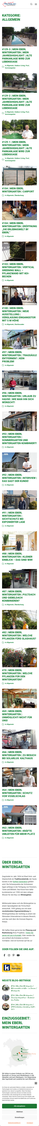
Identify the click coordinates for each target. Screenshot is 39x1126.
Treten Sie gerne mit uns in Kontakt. (17, 934)
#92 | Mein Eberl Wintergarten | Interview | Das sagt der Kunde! (19, 478)
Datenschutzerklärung (14, 1123)
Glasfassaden (19, 324)
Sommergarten (10, 68)
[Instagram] (9, 955)
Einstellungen (19, 1117)
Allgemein (10, 65)
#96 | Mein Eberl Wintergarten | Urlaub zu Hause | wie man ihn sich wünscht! (19, 397)
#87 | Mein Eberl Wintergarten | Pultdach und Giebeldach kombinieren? (18, 596)
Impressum (30, 1123)
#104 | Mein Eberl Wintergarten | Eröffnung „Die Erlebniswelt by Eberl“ (19, 227)
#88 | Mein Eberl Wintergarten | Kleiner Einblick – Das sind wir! (17, 557)
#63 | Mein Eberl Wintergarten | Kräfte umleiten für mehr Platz (18, 831)
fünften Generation (20, 881)
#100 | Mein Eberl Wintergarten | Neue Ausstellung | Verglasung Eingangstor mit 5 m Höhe (19, 314)
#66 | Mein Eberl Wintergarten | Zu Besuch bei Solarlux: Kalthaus (19, 755)
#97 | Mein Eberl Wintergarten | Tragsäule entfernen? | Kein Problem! (19, 356)
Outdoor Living (20, 65)
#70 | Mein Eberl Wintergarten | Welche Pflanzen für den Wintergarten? (17, 674)
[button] (36, 1083)
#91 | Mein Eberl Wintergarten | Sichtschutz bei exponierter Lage (13, 517)
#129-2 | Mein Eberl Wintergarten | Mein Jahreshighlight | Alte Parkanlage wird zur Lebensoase (17, 102)
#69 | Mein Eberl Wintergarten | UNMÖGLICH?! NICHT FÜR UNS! (17, 715)
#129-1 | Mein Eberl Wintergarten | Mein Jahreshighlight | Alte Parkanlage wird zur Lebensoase (17, 148)
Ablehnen (19, 1112)
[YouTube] (18, 955)
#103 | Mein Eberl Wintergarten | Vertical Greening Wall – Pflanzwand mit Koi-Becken (18, 270)
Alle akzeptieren (19, 1106)
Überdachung (19, 195)
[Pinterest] (13, 955)
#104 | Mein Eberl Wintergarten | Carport (18, 190)
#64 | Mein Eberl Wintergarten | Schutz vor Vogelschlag (17, 793)
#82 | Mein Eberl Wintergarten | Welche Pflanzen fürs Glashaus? (19, 635)
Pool (27, 65)
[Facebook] (4, 955)
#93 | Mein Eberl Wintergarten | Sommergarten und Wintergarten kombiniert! (19, 438)
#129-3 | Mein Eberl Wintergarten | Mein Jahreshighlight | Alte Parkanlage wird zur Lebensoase (17, 56)
